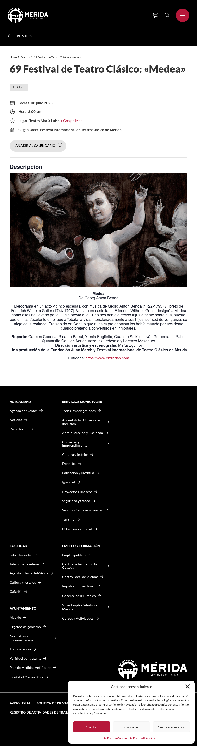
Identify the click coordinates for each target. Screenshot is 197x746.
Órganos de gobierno (25, 627)
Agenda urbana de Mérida (29, 573)
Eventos (23, 35)
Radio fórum (19, 429)
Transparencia (20, 649)
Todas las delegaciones (79, 411)
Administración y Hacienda (82, 433)
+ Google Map (71, 120)
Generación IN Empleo (79, 596)
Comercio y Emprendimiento (74, 443)
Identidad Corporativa (26, 677)
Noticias (16, 420)
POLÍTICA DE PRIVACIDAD (56, 703)
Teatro (18, 87)
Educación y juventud (78, 473)
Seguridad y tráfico (76, 501)
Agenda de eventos (23, 411)
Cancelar (131, 727)
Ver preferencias (171, 727)
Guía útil (16, 591)
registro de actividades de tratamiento (46, 712)
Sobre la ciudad (21, 555)
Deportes (69, 463)
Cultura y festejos (23, 582)
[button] (187, 686)
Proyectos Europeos (77, 491)
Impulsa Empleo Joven (78, 586)
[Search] (167, 15)
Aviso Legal (20, 703)
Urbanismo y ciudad (77, 529)
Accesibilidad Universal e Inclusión (81, 422)
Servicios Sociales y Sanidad (82, 510)
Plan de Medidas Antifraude (30, 667)
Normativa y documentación (21, 638)
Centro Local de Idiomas (80, 577)
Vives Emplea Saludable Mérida (79, 607)
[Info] (155, 15)
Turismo (68, 519)
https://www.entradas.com (107, 358)
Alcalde (15, 617)
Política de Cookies (115, 738)
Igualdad (68, 482)
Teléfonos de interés (24, 564)
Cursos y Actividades (77, 618)
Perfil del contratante (25, 658)
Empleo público (74, 555)
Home (13, 57)
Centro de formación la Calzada (79, 565)
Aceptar (91, 727)
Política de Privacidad (143, 738)
